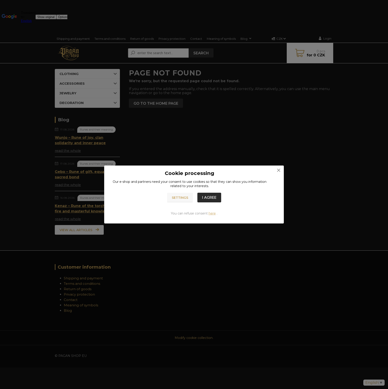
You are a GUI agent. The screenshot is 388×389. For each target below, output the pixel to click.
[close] (279, 170)
